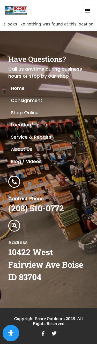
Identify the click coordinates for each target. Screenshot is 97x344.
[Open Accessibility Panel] (11, 333)
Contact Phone (26, 198)
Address (18, 242)
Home (18, 88)
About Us (21, 149)
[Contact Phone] (14, 182)
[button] (87, 10)
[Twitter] (54, 333)
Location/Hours (29, 125)
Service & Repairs (31, 137)
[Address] (14, 226)
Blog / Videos (26, 161)
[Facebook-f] (43, 333)
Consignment (26, 100)
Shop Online (25, 112)
